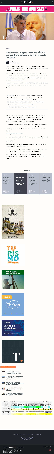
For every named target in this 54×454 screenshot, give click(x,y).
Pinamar (18, 190)
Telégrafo (5, 190)
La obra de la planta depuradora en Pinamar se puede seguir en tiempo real (14, 395)
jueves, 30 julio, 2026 (6, 192)
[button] (27, 26)
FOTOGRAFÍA (23, 434)
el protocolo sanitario (17, 80)
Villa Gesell (12, 61)
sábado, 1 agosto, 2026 (31, 192)
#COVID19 (32, 102)
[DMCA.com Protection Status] (12, 447)
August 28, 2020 (31, 107)
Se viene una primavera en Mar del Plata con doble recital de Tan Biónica (46, 180)
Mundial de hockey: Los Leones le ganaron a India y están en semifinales (14, 389)
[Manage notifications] (50, 450)
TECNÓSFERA (37, 434)
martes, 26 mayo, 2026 (44, 192)
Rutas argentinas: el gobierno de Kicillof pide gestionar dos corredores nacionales (14, 378)
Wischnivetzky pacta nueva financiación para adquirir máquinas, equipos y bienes (13, 372)
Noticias (8, 48)
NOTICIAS (30, 434)
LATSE (22, 447)
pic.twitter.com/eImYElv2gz (26, 104)
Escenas (44, 175)
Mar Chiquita (31, 190)
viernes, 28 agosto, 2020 (14, 62)
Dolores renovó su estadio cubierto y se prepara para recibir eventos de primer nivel (14, 383)
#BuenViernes (11, 95)
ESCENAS (15, 434)
